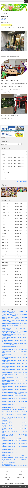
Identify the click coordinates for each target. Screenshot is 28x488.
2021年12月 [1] (18, 248)
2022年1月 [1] (5, 248)
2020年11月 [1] (18, 262)
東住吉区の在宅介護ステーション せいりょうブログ (14, 417)
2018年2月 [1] (5, 304)
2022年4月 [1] (5, 245)
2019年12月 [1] (18, 277)
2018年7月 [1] (5, 298)
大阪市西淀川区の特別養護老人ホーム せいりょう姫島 (14, 323)
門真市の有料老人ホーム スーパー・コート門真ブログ (14, 455)
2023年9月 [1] (18, 233)
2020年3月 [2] (5, 274)
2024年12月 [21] (5, 212)
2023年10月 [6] (5, 233)
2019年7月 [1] (18, 283)
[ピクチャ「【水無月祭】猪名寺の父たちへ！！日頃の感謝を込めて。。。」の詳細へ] (24, 187)
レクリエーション (21, 477)
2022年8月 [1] (18, 242)
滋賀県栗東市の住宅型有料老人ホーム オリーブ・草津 (14, 465)
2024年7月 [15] (18, 218)
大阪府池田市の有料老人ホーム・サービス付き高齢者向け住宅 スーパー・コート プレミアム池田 (14, 332)
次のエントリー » (23, 486)
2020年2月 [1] (18, 274)
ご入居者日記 (21, 474)
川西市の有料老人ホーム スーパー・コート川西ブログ (14, 407)
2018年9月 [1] (18, 295)
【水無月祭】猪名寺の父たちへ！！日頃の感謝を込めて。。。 (14, 166)
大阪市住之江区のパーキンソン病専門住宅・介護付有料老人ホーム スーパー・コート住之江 (14, 318)
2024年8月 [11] (5, 218)
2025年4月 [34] (5, 206)
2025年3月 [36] (18, 206)
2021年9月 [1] (5, 254)
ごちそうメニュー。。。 (7, 151)
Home (7, 471)
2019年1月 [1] (5, 292)
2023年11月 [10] (18, 230)
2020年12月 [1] (5, 262)
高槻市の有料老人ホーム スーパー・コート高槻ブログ (14, 457)
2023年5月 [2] (18, 236)
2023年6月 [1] (5, 236)
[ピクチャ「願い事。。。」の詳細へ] (8, 187)
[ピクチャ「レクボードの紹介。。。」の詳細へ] (8, 192)
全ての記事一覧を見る (22, 181)
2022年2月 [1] (18, 245)
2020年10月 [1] (5, 265)
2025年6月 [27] (5, 203)
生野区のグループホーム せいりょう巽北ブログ (13, 439)
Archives (21, 471)
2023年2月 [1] (18, 239)
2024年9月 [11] (18, 215)
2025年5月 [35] (18, 203)
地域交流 (7, 479)
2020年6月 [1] (5, 271)
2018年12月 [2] (18, 292)
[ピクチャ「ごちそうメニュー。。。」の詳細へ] (3, 187)
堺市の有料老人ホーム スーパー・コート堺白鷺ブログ (14, 372)
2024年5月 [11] (18, 221)
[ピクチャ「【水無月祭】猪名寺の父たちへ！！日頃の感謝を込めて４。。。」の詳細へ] (14, 187)
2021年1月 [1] (18, 260)
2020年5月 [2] (18, 271)
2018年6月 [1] (18, 298)
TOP (2, 13)
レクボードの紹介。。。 (7, 172)
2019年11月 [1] (5, 280)
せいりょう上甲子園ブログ (8, 464)
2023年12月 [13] (5, 230)
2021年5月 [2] (5, 257)
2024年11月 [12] (18, 212)
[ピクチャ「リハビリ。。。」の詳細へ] (3, 192)
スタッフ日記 (4, 19)
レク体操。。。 (5, 178)
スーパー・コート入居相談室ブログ (10, 462)
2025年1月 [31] (18, 209)
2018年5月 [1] (5, 301)
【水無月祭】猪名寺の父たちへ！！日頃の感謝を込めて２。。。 (14, 163)
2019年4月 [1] (5, 289)
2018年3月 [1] (18, 301)
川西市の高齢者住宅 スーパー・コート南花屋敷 (13, 409)
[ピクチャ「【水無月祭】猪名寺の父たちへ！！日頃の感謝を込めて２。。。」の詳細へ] (19, 187)
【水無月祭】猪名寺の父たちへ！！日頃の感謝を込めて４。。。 (14, 157)
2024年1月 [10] (18, 227)
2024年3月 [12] (18, 224)
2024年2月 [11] (5, 227)
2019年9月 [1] (5, 283)
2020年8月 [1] (5, 268)
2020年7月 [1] (18, 268)
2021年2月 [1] (5, 260)
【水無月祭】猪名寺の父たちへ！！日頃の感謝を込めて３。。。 (14, 160)
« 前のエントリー (5, 486)
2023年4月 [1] (5, 239)
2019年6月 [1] (5, 286)
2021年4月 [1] (18, 257)
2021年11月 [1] (5, 251)
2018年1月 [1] (18, 304)
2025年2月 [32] (5, 209)
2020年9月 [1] (18, 265)
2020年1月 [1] (5, 277)
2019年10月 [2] (18, 280)
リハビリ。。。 (5, 169)
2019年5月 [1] (18, 286)
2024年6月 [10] (5, 221)
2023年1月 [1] (5, 242)
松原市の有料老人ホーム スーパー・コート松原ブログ (14, 434)
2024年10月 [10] (5, 215)
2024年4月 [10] (5, 224)
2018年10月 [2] (5, 295)
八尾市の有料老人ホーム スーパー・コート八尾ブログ (14, 349)
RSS (7, 474)
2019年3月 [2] (18, 289)
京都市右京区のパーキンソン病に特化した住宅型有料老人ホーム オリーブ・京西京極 (14, 315)
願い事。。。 (5, 154)
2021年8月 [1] (18, 254)
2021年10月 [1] (18, 251)
